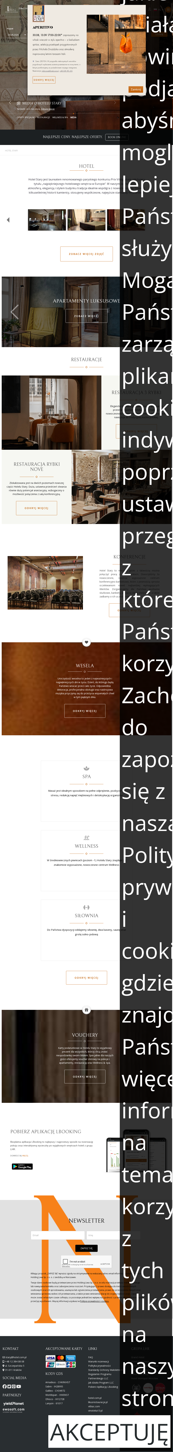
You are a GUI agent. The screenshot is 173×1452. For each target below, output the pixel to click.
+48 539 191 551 (66, 71)
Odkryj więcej (44, 79)
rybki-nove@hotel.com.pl (50, 71)
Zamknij (136, 89)
